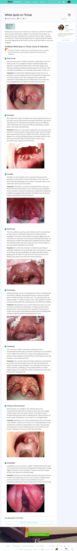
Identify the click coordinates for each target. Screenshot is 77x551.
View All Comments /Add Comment (29, 522)
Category (27, 2)
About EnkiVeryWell (28, 546)
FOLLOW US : (52, 546)
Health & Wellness (11, 18)
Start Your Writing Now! (38, 534)
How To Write (40, 546)
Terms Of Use (16, 546)
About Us (35, 2)
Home (8, 546)
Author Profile (65, 40)
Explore (42, 2)
